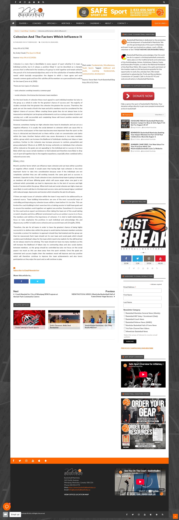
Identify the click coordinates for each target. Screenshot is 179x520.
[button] (121, 228)
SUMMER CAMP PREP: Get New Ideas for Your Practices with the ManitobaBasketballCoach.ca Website (147, 146)
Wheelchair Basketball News (137, 331)
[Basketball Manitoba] (31, 12)
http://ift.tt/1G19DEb (28, 57)
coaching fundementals (103, 71)
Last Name (127, 302)
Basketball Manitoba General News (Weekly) (143, 313)
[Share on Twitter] (37, 281)
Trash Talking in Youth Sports (27, 327)
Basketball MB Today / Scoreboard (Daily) (142, 316)
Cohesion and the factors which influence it (47, 36)
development (100, 74)
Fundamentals (97, 65)
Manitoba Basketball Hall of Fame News (141, 325)
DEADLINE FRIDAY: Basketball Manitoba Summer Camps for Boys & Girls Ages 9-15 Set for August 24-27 (148, 123)
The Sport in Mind (33, 53)
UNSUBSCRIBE (147, 348)
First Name (127, 295)
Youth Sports (88, 68)
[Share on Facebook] (21, 281)
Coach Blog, (45, 42)
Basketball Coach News (135, 319)
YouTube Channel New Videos (137, 328)
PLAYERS (22, 23)
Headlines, (54, 42)
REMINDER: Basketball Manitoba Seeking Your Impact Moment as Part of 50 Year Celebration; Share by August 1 (147, 134)
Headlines (32, 31)
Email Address (129, 287)
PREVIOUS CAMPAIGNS (130, 348)
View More (159, 115)
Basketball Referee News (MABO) (139, 322)
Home (17, 31)
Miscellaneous (109, 65)
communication (88, 74)
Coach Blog (24, 31)
